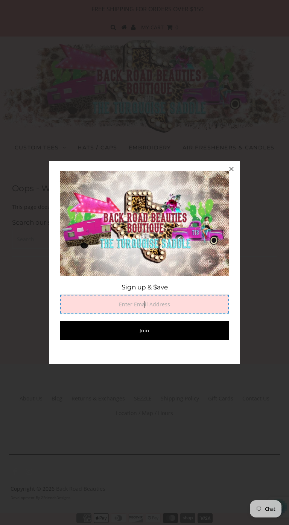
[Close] (231, 169)
